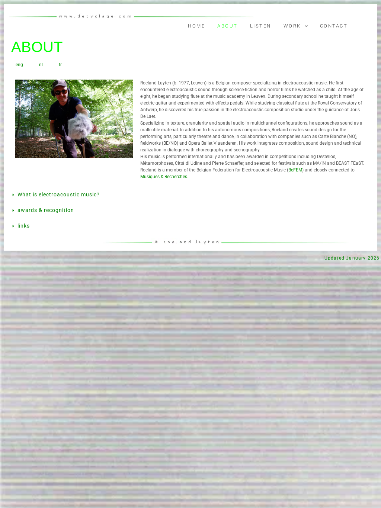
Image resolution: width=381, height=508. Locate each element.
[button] (304, 26)
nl (41, 64)
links (23, 226)
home (196, 26)
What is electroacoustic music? (58, 194)
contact (334, 26)
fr (60, 64)
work (292, 26)
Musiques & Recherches (163, 176)
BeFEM (295, 170)
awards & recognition (45, 210)
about (227, 26)
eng (19, 64)
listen (260, 26)
